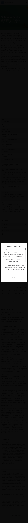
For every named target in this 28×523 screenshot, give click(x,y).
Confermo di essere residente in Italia (15, 265)
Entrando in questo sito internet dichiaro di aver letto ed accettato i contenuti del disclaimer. (15, 269)
